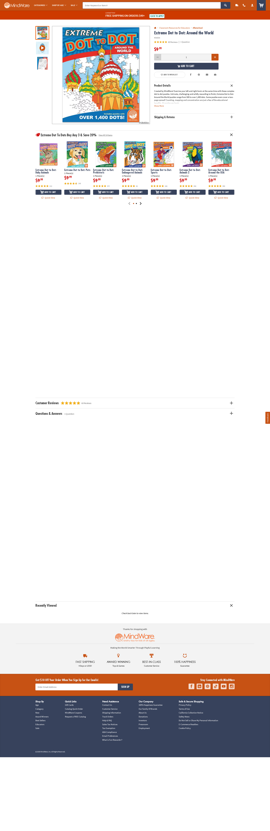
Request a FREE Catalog (75, 716)
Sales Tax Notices (109, 724)
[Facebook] (191, 686)
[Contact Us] (244, 5)
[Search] (225, 5)
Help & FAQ (107, 720)
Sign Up (125, 687)
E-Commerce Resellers (188, 724)
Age (37, 705)
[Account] (252, 5)
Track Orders (107, 716)
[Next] (140, 203)
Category (39, 709)
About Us (143, 712)
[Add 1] (215, 57)
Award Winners (42, 716)
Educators (39, 724)
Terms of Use (184, 709)
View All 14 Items (105, 135)
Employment (144, 728)
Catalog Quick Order (74, 709)
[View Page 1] (133, 203)
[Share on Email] (207, 75)
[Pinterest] (208, 686)
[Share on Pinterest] (198, 75)
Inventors (143, 720)
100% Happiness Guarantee (150, 705)
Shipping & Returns (164, 117)
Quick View (49, 197)
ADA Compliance (109, 732)
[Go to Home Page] (155, 28)
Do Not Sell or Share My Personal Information (198, 720)
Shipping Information (111, 712)
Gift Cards (69, 705)
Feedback (267, 417)
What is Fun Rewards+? (112, 739)
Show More (159, 105)
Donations (143, 716)
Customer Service (109, 709)
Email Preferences (110, 736)
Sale (37, 728)
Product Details (162, 85)
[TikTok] (216, 686)
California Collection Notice (191, 712)
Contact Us (107, 705)
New (37, 712)
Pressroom (143, 724)
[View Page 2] (136, 203)
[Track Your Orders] (236, 5)
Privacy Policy (185, 705)
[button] (101, 75)
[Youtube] (224, 686)
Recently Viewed (45, 605)
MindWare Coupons (73, 712)
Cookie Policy (185, 728)
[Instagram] (232, 686)
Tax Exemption (108, 728)
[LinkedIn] (199, 686)
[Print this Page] (215, 75)
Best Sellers (40, 720)
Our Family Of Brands (148, 709)
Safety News (184, 716)
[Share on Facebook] (190, 75)
